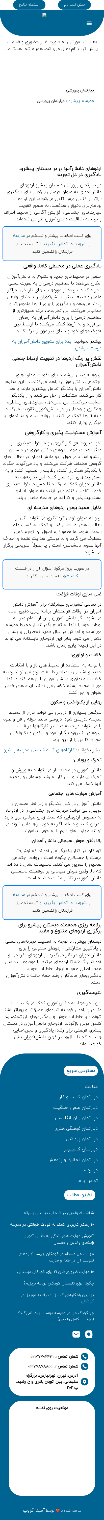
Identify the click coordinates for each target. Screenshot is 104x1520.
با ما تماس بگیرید (60, 244)
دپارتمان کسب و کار (78, 1097)
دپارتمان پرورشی (82, 1139)
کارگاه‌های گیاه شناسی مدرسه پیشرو (39, 750)
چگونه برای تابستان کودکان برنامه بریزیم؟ (58, 1283)
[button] (89, 23)
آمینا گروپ (34, 1510)
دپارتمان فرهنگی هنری (76, 1128)
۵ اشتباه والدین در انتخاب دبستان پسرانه (59, 1213)
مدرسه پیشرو (81, 101)
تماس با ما (87, 1181)
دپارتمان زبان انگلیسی (76, 1118)
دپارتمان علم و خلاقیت (75, 1107)
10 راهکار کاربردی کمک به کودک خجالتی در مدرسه (52, 1224)
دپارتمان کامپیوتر (81, 1149)
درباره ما (90, 1170)
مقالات (90, 1087)
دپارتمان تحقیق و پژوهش (72, 1160)
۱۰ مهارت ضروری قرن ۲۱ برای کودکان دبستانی (55, 1272)
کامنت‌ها (70, 576)
